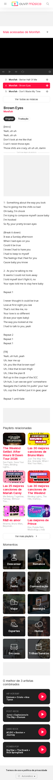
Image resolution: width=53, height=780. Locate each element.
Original (9, 118)
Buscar (47, 3)
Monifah (8, 111)
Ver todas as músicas (26, 99)
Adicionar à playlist (47, 80)
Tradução (23, 118)
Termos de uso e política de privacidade (26, 770)
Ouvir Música (26, 4)
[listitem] (26, 80)
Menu (5, 3)
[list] (26, 85)
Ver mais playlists (24, 536)
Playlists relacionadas (17, 428)
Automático (27, 776)
